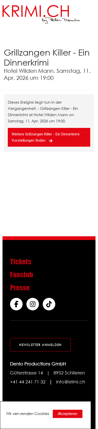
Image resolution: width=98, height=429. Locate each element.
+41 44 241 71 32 (27, 381)
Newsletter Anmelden (40, 345)
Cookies (41, 413)
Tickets (20, 261)
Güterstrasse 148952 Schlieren (47, 372)
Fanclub (21, 274)
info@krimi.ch (70, 381)
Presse (20, 287)
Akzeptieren (67, 413)
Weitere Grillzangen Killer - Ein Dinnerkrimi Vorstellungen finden (45, 137)
